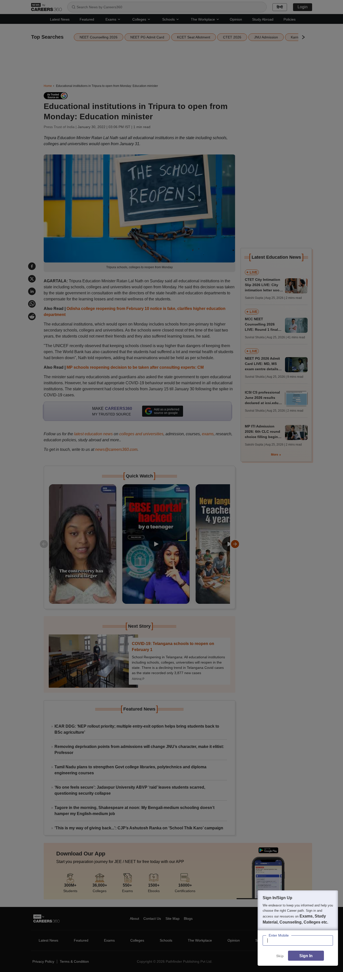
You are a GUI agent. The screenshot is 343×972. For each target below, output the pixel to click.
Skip (280, 956)
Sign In (306, 956)
